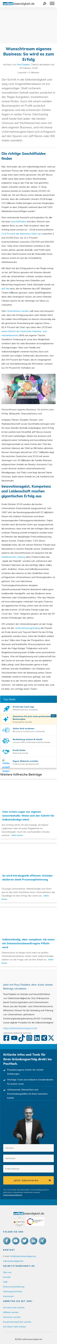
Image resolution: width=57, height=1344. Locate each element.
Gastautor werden (12, 1317)
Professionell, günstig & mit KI (26, 764)
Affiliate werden (10, 1312)
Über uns (7, 1272)
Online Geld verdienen (23, 728)
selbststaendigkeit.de (13, 1261)
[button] (43, 1147)
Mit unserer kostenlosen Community (29, 731)
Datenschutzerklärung (12, 1195)
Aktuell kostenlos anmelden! (25, 709)
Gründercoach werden (14, 1307)
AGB (5, 1282)
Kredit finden (19, 750)
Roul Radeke (23, 64)
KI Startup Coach (21, 707)
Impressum (8, 1296)
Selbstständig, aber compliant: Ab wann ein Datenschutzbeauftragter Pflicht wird (28, 936)
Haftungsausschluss (12, 1291)
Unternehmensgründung (28, 628)
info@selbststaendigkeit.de (23, 1256)
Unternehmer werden (18, 310)
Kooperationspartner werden (17, 1322)
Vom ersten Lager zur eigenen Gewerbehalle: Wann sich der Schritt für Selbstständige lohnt (28, 809)
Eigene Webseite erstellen (25, 761)
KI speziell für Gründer (22, 722)
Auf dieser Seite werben (14, 1326)
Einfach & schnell (20, 753)
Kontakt (7, 1277)
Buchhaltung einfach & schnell (27, 739)
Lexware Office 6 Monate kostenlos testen (32, 742)
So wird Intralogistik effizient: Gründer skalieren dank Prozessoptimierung (28, 873)
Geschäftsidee (19, 221)
